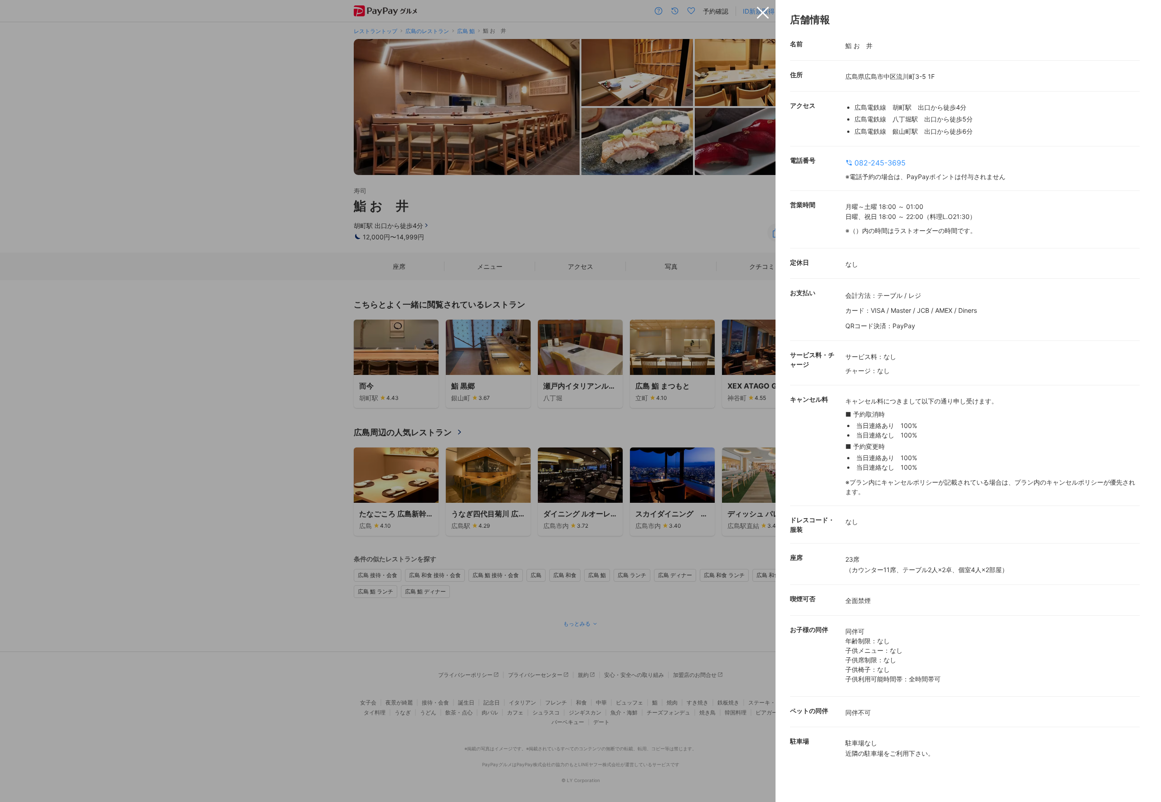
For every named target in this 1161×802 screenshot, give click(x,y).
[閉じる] (763, 12)
